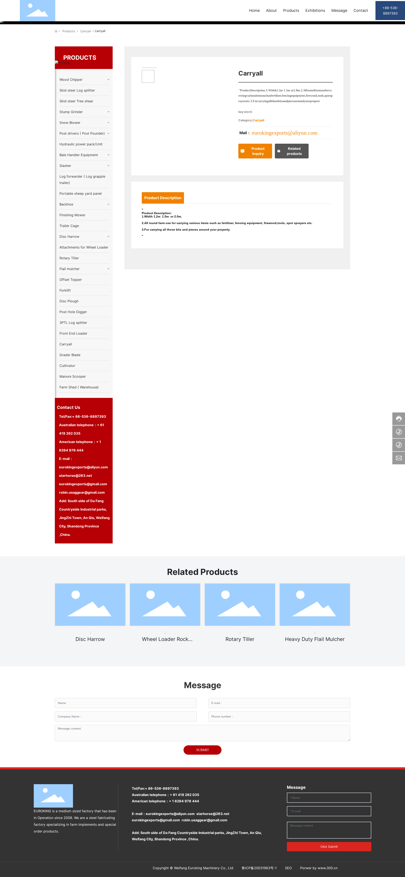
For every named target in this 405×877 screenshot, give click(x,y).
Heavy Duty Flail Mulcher (315, 639)
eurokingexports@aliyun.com (83, 467)
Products (68, 31)
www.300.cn (328, 868)
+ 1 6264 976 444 (184, 801)
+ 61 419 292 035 (184, 795)
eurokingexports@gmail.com (83, 484)
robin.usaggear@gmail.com (82, 492)
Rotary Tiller (239, 639)
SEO (288, 868)
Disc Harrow (90, 639)
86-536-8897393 (90, 416)
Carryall (85, 31)
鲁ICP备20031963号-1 (259, 868)
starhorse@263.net (75, 475)
